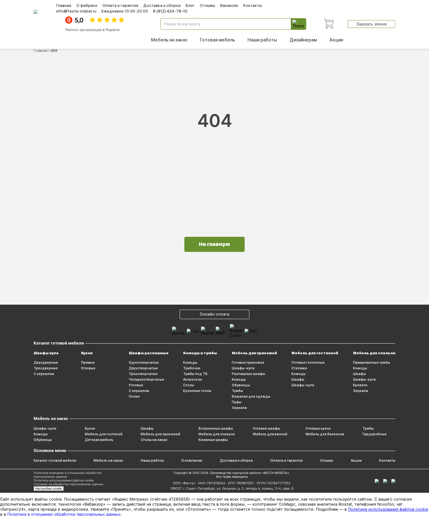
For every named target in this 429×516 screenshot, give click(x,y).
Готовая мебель (217, 39)
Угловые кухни (318, 428)
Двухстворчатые (143, 368)
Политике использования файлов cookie (388, 509)
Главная (63, 5)
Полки (134, 396)
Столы (188, 385)
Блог (190, 5)
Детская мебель (99, 439)
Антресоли (192, 379)
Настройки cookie (48, 488)
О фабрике (86, 5)
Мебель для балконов (325, 434)
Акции (336, 39)
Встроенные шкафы (215, 428)
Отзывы (207, 5)
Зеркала (239, 407)
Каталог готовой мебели (55, 460)
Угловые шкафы (266, 428)
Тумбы (237, 390)
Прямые (88, 362)
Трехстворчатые (143, 374)
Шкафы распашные (149, 353)
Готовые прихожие (248, 362)
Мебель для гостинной (314, 353)
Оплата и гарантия (120, 5)
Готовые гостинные (308, 362)
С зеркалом (44, 374)
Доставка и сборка (162, 5)
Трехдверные (46, 368)
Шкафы (297, 379)
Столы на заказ (154, 439)
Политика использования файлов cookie (64, 480)
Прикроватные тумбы (371, 362)
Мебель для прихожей (254, 353)
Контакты (252, 5)
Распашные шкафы (248, 374)
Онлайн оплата (214, 314)
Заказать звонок (371, 24)
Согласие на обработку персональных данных (68, 484)
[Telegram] (393, 481)
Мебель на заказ (169, 39)
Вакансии (229, 5)
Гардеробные (374, 434)
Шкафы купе (46, 353)
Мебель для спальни (374, 353)
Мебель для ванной (270, 434)
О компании (191, 460)
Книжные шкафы (213, 439)
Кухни (87, 353)
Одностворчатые (144, 362)
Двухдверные (46, 362)
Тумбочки (191, 368)
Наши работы (262, 39)
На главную (214, 244)
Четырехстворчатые (146, 379)
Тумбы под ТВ (195, 374)
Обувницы (241, 385)
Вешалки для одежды (251, 396)
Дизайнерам (303, 39)
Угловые (88, 368)
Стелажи (299, 368)
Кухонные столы (197, 390)
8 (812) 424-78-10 (170, 11)
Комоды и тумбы (200, 353)
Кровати (360, 385)
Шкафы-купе (243, 368)
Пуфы (237, 402)
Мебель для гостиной (103, 434)
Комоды (190, 362)
